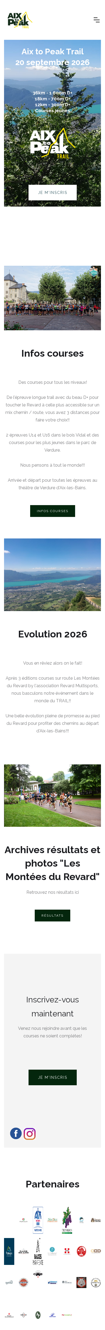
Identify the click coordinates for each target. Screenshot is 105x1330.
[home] (47, 19)
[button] (97, 19)
